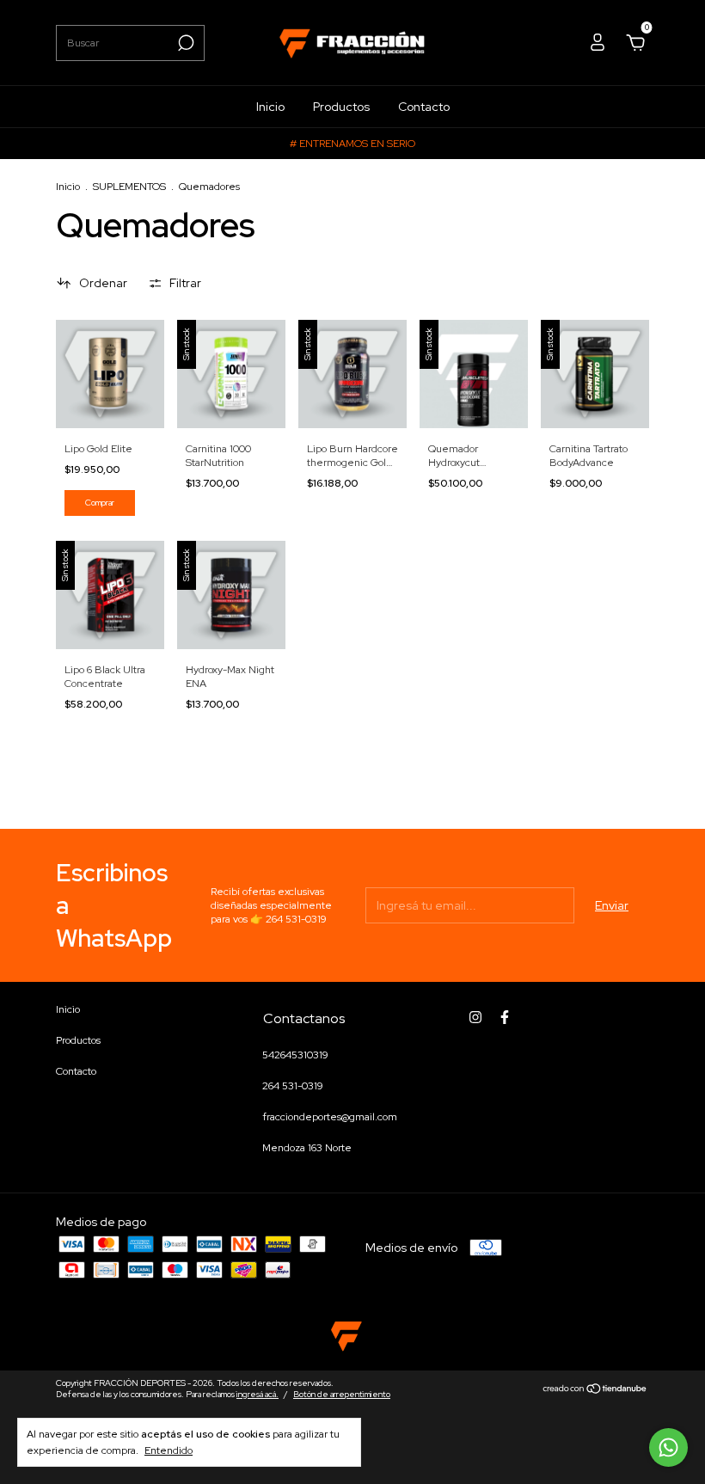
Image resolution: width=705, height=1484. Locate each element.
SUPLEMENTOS (129, 186)
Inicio (270, 106)
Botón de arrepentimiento (341, 1394)
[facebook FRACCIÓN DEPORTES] (505, 1017)
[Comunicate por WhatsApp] (668, 1447)
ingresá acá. (257, 1394)
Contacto (424, 106)
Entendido (168, 1450)
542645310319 (295, 1055)
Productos (341, 106)
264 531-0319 (292, 1086)
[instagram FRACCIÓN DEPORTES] (475, 1017)
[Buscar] (184, 43)
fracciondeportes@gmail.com (329, 1117)
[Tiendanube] (595, 1390)
